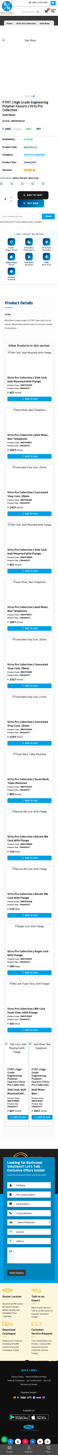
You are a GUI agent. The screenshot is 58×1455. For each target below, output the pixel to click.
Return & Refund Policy (36, 1377)
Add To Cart (35, 195)
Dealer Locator (12, 1297)
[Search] (38, 12)
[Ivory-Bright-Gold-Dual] (12, 183)
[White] (1, 183)
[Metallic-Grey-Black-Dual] (33, 183)
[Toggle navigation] (53, 12)
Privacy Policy (18, 1377)
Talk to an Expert (37, 1299)
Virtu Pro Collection (26, 24)
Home (9, 24)
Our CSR (47, 1380)
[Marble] (43, 183)
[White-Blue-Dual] (22, 183)
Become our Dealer (29, 1384)
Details (28, 170)
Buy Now (33, 203)
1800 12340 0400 (39, 2)
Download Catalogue (9, 1332)
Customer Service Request (41, 1332)
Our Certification (34, 1380)
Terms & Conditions (15, 1380)
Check (48, 216)
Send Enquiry (16, 1272)
